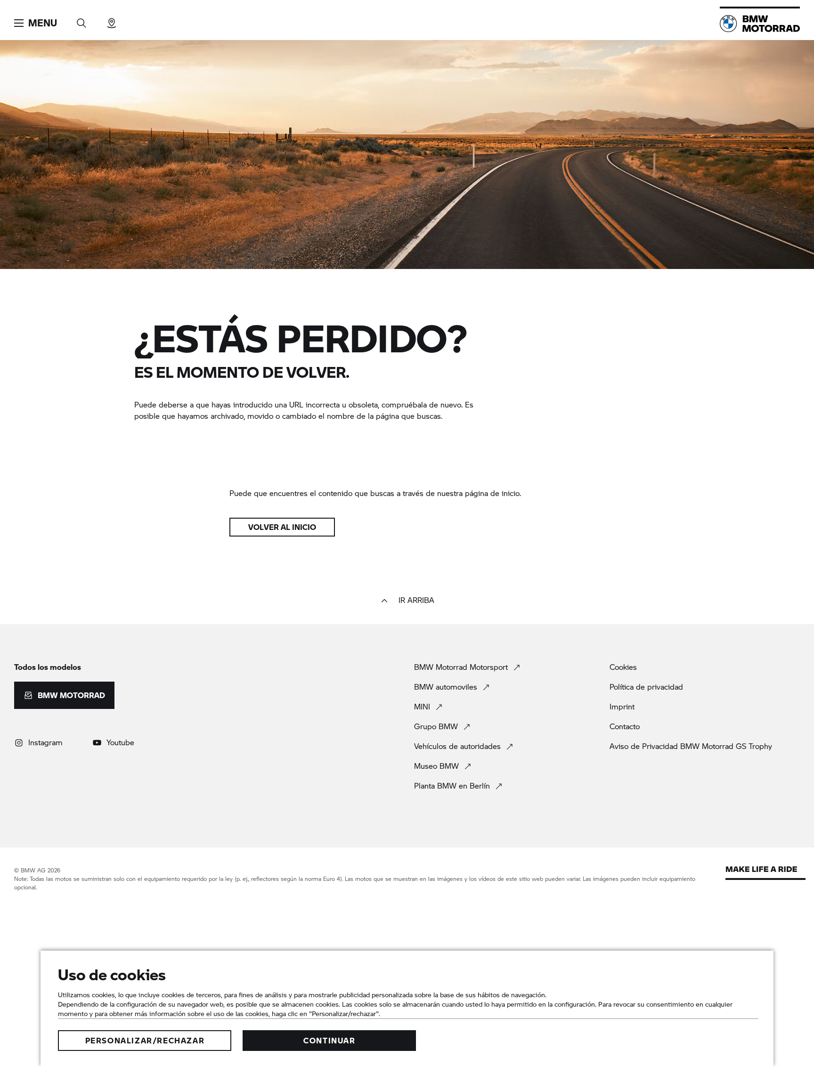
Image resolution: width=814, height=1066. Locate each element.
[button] (35, 23)
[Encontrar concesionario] (111, 20)
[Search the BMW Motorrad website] (81, 20)
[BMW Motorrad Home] (760, 23)
